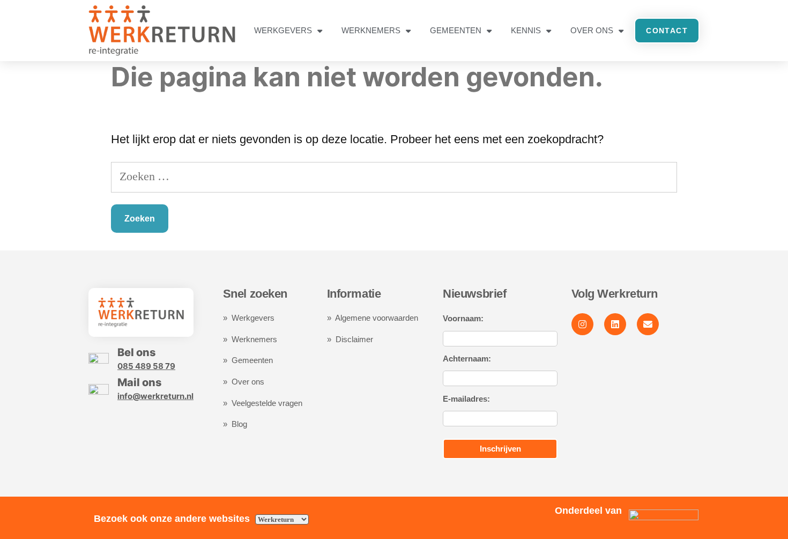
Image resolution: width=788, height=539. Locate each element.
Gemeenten (455, 30)
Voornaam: (463, 318)
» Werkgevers (248, 317)
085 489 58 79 (146, 366)
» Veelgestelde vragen (262, 403)
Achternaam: (467, 358)
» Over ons (243, 381)
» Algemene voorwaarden (372, 317)
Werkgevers (283, 30)
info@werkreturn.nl (155, 396)
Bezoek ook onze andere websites (173, 518)
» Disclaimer (350, 339)
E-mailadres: (466, 398)
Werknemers (370, 30)
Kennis (526, 30)
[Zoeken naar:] (394, 176)
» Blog (235, 424)
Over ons (591, 30)
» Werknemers (250, 339)
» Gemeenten (249, 360)
